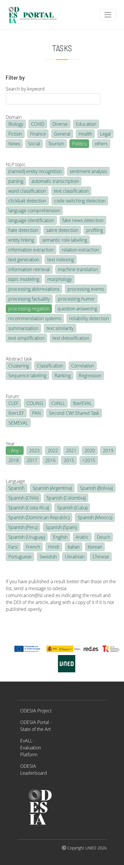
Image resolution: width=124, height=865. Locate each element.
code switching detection (80, 201)
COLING (35, 403)
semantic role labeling (64, 240)
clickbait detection (27, 201)
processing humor (76, 299)
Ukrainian (74, 556)
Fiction (15, 134)
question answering (77, 308)
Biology (15, 124)
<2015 (88, 460)
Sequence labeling (27, 375)
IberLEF (16, 413)
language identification (31, 220)
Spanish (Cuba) (72, 507)
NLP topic (16, 164)
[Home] (35, 15)
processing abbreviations (33, 289)
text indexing (60, 259)
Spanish (16, 488)
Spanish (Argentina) (52, 488)
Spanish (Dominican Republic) (38, 517)
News (14, 143)
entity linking (21, 240)
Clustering (18, 366)
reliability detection (89, 318)
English (60, 537)
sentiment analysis (88, 171)
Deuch (103, 537)
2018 (13, 460)
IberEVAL (82, 403)
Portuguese (19, 556)
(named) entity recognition (35, 171)
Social (34, 143)
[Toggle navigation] (108, 14)
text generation (23, 259)
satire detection (62, 230)
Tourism (56, 143)
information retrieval (29, 269)
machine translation (78, 269)
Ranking (63, 375)
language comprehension (34, 210)
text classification (71, 191)
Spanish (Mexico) (95, 517)
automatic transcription (55, 181)
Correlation (82, 366)
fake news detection (83, 220)
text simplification (26, 338)
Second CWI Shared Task (74, 413)
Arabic (82, 537)
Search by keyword (25, 89)
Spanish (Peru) (22, 527)
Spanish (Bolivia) (96, 488)
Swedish (48, 556)
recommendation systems (34, 318)
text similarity (60, 328)
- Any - (14, 450)
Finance (38, 134)
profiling (94, 230)
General (62, 134)
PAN (36, 413)
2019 (108, 450)
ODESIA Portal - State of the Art (36, 725)
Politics (79, 143)
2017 (32, 460)
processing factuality (29, 299)
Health (85, 134)
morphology (59, 279)
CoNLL (58, 403)
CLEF (13, 403)
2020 (89, 450)
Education (86, 124)
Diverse (60, 124)
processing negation (28, 308)
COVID (37, 124)
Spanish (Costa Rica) (28, 507)
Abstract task (19, 359)
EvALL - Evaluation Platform (30, 748)
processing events (85, 289)
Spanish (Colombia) (66, 498)
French (33, 547)
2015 (69, 460)
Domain (14, 117)
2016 (50, 460)
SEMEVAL (18, 423)
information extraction (31, 250)
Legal (105, 134)
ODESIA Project (36, 711)
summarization (23, 328)
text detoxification (70, 338)
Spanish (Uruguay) (26, 537)
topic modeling (23, 279)
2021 (71, 450)
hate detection (23, 230)
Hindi (53, 547)
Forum (12, 396)
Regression (90, 375)
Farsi (13, 547)
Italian (73, 547)
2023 (34, 450)
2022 (53, 450)
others (101, 143)
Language (15, 481)
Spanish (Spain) (61, 527)
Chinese (101, 556)
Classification (50, 366)
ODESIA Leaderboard (33, 769)
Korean (95, 547)
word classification (27, 191)
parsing (15, 181)
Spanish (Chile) (23, 498)
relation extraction (80, 250)
